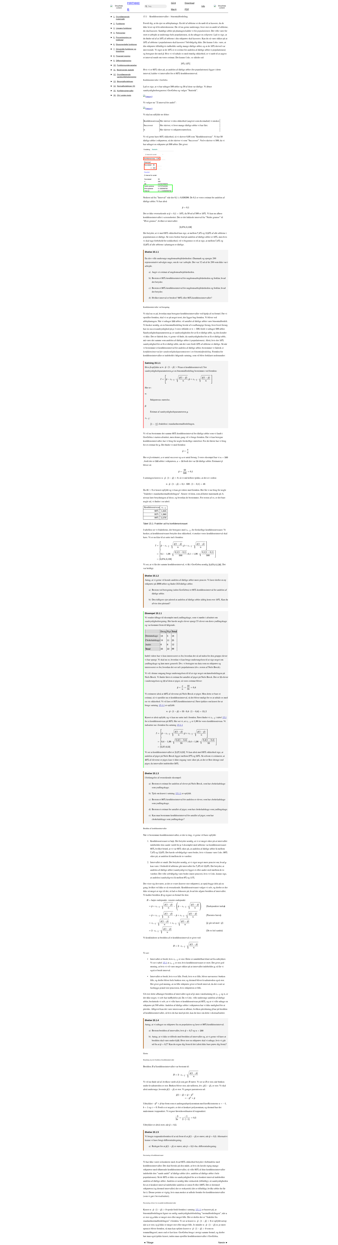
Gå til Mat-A (174, 6)
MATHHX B (133, 6)
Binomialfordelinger (123, 81)
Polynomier (119, 33)
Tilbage (149, 1242)
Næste (221, 1242)
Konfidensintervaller (123, 91)
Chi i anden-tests (122, 95)
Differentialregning (122, 61)
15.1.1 (162, 705)
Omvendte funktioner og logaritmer (124, 50)
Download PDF (189, 6)
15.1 (224, 717)
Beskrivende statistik (123, 70)
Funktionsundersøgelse (125, 65)
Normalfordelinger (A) (124, 86)
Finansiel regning (121, 56)
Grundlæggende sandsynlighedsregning (124, 75)
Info (203, 6)
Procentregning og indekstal (122, 38)
